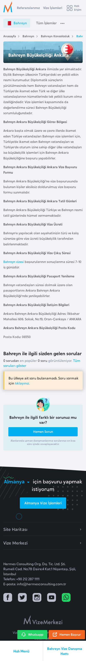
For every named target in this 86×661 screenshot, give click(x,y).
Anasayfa (9, 36)
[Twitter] (22, 598)
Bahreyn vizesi (13, 261)
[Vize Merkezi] (8, 7)
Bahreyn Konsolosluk (55, 36)
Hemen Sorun (43, 431)
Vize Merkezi (15, 542)
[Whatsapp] (66, 598)
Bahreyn (28, 36)
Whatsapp (35, 634)
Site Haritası (15, 529)
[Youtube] (51, 598)
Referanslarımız (28, 7)
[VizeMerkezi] (43, 620)
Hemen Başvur (70, 634)
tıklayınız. (22, 383)
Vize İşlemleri (52, 7)
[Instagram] (37, 598)
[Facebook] (7, 598)
